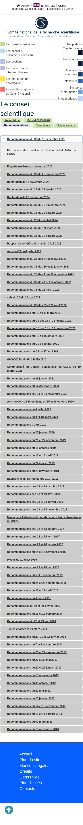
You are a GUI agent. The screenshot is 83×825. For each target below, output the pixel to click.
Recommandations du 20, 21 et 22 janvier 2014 (36, 636)
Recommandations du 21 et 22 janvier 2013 (34, 667)
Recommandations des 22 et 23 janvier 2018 (35, 501)
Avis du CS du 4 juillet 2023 (24, 251)
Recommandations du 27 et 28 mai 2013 (32, 659)
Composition (63, 36)
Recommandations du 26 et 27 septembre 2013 (37, 652)
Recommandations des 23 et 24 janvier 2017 (35, 544)
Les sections (14, 61)
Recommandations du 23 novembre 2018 (33, 471)
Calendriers (70, 81)
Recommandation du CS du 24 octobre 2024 (34, 212)
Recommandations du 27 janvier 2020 (31, 432)
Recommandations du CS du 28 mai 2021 (33, 343)
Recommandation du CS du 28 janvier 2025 (34, 189)
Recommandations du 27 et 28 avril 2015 (32, 590)
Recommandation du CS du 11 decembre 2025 (36, 139)
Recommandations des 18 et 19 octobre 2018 (35, 486)
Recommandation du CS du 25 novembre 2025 (36, 174)
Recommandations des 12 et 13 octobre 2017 (35, 528)
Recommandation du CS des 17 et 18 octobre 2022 (39, 282)
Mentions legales (34, 765)
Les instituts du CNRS (60, 8)
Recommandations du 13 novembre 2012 (33, 675)
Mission (30, 36)
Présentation (15, 36)
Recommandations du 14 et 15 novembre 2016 (36, 551)
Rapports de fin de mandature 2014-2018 (32, 478)
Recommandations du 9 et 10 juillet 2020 (32, 417)
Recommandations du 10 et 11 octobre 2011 (34, 714)
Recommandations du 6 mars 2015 (29, 598)
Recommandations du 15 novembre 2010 (33, 729)
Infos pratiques (67, 98)
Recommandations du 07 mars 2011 (29, 721)
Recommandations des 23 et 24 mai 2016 (33, 567)
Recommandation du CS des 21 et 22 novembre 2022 (40, 274)
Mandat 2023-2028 (38, 120)
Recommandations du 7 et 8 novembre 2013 (35, 644)
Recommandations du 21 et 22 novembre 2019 (36, 440)
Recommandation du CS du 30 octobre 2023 (34, 235)
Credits (25, 771)
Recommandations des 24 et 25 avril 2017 (33, 536)
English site (47, 5)
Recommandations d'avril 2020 (26, 424)
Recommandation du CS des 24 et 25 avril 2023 (37, 258)
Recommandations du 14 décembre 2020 (33, 386)
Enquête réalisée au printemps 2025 (29, 166)
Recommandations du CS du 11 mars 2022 (34, 313)
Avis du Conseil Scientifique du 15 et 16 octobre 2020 (40, 401)
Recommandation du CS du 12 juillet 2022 (33, 289)
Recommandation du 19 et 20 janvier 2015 (33, 606)
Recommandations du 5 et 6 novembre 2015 (35, 575)
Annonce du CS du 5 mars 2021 (27, 359)
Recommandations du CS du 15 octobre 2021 (35, 336)
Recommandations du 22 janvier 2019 (31, 463)
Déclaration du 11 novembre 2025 (28, 182)
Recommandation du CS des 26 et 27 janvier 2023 (38, 266)
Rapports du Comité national (27, 8)
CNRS (62, 5)
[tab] (41, 139)
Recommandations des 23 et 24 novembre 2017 (37, 509)
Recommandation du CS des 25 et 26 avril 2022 (37, 305)
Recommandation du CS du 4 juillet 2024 (32, 220)
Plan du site (29, 760)
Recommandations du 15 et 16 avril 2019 (32, 455)
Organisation (45, 36)
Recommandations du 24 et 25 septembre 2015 (37, 583)
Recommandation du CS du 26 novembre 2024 (36, 205)
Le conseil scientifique (20, 44)
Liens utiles (29, 777)
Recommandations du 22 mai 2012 (29, 690)
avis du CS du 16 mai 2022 (23, 297)
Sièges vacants (66, 125)
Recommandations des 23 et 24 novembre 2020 (37, 393)
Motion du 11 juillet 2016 (22, 559)
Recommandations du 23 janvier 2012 (31, 698)
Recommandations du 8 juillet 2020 (29, 409)
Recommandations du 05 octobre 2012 (31, 683)
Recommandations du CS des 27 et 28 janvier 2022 (39, 320)
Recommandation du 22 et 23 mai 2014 (31, 621)
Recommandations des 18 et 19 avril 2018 (33, 494)
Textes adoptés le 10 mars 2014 (27, 629)
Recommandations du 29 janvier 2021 (31, 378)
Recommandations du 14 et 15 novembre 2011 (36, 706)
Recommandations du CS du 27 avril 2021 (33, 351)
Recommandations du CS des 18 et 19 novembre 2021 (41, 328)
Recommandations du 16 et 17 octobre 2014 (35, 613)
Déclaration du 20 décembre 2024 (28, 197)
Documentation (73, 59)
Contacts (27, 788)
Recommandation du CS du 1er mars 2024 (33, 228)
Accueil (25, 5)
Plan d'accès (30, 783)
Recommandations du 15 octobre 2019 (31, 448)
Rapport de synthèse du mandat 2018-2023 (34, 243)
